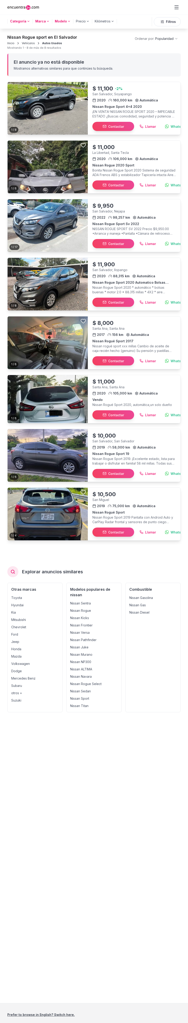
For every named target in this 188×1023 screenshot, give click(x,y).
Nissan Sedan (80, 691)
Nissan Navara (81, 676)
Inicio (10, 43)
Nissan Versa (80, 632)
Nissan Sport (79, 698)
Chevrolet (18, 627)
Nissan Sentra (80, 603)
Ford (14, 634)
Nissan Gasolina (141, 598)
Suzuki (16, 700)
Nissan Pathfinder (83, 640)
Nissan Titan (79, 706)
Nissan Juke (79, 647)
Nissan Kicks (79, 618)
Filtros (171, 22)
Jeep (15, 642)
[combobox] (156, 38)
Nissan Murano (81, 654)
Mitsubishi (18, 620)
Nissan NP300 (80, 662)
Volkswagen (20, 664)
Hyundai (17, 605)
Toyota (16, 598)
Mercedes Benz (23, 678)
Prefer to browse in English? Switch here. (41, 1015)
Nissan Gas (137, 605)
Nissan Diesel (139, 612)
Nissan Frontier (81, 625)
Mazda (16, 656)
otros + (16, 693)
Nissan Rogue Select (86, 684)
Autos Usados (52, 43)
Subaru (16, 686)
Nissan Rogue (80, 610)
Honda (16, 649)
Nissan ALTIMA (81, 669)
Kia (13, 612)
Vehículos (28, 43)
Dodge (16, 671)
